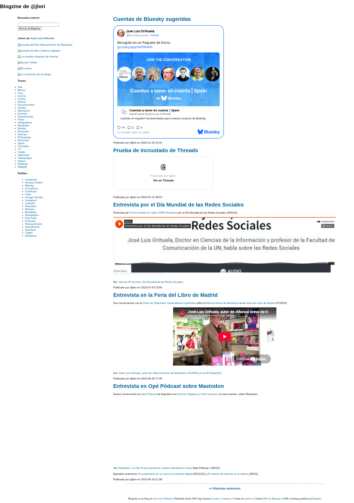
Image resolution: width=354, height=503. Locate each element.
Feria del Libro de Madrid (260, 302)
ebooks (22, 107)
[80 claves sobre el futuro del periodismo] (25, 68)
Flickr (28, 194)
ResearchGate (33, 223)
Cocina (22, 95)
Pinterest (30, 220)
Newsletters (32, 215)
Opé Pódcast (149, 394)
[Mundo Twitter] (27, 62)
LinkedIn (30, 203)
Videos (22, 160)
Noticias (22, 134)
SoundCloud (32, 226)
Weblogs (23, 163)
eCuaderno (31, 188)
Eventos (22, 113)
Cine (20, 92)
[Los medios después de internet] (38, 56)
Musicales (23, 131)
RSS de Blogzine (272, 498)
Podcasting (24, 137)
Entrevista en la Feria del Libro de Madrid (165, 295)
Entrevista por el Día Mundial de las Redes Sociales (178, 205)
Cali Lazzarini (209, 394)
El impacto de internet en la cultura (228, 473)
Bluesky (29, 185)
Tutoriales (23, 146)
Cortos (21, 98)
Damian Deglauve (188, 394)
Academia (31, 179)
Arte (20, 87)
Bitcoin (21, 89)
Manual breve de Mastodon (222, 302)
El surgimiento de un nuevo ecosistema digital (165, 473)
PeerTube (31, 217)
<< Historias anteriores (225, 488)
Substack (30, 229)
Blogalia (317, 498)
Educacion (24, 110)
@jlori (115, 273)
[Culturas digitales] (39, 50)
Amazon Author (34, 182)
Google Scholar (34, 197)
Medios (22, 128)
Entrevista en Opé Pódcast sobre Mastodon (168, 386)
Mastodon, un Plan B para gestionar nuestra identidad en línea (155, 467)
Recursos (23, 140)
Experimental (25, 116)
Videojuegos (25, 157)
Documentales (26, 104)
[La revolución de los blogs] (34, 74)
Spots (21, 143)
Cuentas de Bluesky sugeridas (152, 19)
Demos (22, 101)
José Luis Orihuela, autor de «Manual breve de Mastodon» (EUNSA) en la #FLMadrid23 (170, 372)
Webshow (31, 235)
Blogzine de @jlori (22, 6)
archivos (249, 498)
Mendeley (31, 212)
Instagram (31, 200)
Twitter (21, 152)
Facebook (31, 191)
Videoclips (24, 155)
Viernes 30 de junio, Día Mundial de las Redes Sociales (151, 281)
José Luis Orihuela (42, 38)
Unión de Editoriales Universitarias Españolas (169, 302)
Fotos (21, 119)
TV (19, 149)
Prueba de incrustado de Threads (155, 150)
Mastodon (23, 125)
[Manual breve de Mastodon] (45, 44)
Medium (29, 209)
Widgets (22, 166)
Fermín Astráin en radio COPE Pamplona (153, 212)
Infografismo (25, 122)
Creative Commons (221, 498)
